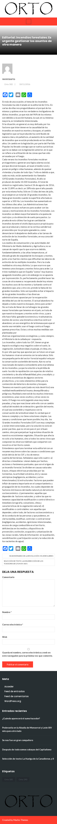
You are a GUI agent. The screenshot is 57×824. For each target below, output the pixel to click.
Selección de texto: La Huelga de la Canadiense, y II (28, 758)
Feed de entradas (14, 691)
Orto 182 (8, 84)
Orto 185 (8, 779)
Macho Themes (20, 820)
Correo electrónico (12, 624)
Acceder (9, 686)
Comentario (8, 577)
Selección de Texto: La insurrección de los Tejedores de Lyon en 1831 (23, 562)
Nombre (7, 612)
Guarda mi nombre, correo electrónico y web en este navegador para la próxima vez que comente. (27, 654)
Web (4, 637)
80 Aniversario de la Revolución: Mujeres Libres (31, 556)
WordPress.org (12, 701)
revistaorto (8, 79)
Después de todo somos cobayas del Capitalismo (26, 749)
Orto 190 (23, 779)
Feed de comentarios (16, 696)
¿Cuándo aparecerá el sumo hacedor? (21, 718)
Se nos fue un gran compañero (17, 740)
